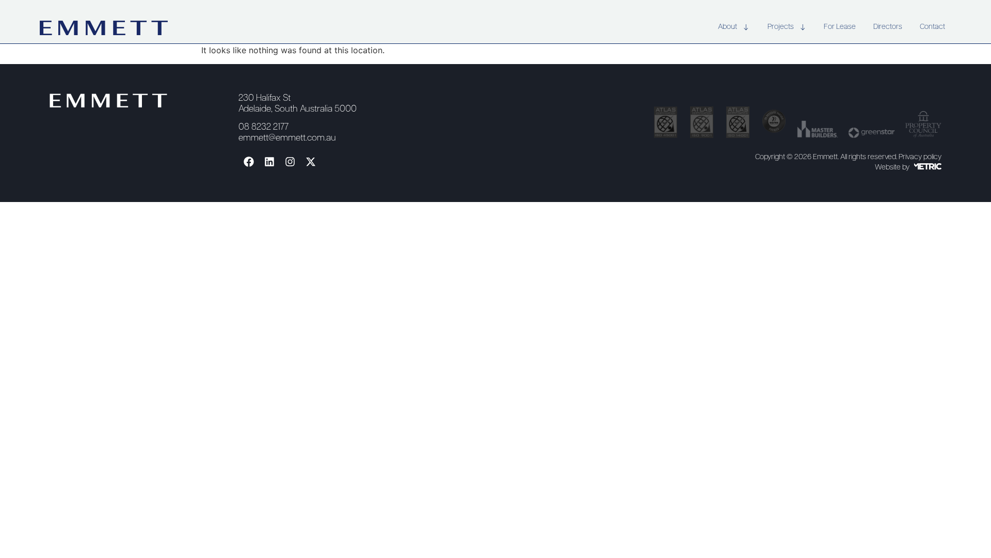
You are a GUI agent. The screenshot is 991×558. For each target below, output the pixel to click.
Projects (781, 27)
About (727, 27)
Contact (932, 27)
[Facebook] (248, 161)
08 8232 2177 (263, 127)
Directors (887, 27)
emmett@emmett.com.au (287, 138)
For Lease (840, 27)
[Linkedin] (269, 161)
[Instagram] (290, 161)
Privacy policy (920, 157)
